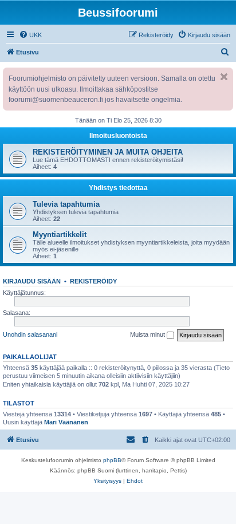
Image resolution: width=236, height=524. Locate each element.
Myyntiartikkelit (59, 234)
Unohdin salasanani (30, 334)
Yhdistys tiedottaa (118, 188)
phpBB (112, 460)
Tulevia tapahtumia (66, 204)
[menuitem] (30, 35)
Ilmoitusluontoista (118, 136)
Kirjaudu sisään (32, 281)
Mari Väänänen (66, 422)
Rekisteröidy (93, 281)
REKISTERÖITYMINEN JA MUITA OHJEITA (108, 152)
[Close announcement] (224, 76)
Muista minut (148, 334)
